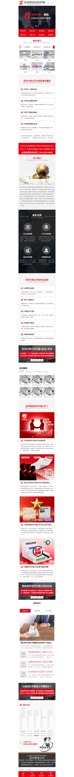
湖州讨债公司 (22, 731)
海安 (21, 728)
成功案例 (41, 31)
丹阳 (41, 721)
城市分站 (32, 35)
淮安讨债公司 (29, 715)
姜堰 (21, 726)
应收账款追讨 (37, 47)
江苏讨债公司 (23, 708)
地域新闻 (41, 35)
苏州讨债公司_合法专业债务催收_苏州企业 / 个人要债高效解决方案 (37, 735)
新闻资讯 (51, 31)
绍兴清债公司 (29, 731)
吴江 (48, 721)
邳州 (21, 719)
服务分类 (23, 35)
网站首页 (23, 31)
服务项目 (32, 31)
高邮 (28, 726)
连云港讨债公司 (50, 713)
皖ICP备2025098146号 (46, 765)
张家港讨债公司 (44, 717)
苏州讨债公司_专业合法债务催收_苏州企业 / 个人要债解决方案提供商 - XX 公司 (23, 735)
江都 (35, 721)
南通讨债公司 (29, 713)
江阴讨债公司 (36, 710)
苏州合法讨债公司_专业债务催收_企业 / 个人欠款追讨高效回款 (30, 733)
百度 (27, 760)
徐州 (41, 713)
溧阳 (35, 719)
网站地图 (21, 760)
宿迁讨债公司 (36, 715)
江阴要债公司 (50, 731)
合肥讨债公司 (21, 769)
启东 (28, 721)
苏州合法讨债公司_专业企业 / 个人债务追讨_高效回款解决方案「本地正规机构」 (23, 733)
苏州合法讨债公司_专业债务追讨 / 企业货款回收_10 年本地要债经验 (37, 733)
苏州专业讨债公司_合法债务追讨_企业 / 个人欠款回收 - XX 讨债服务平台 (44, 735)
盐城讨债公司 (22, 715)
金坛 (35, 726)
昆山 (21, 721)
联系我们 (51, 35)
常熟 (35, 717)
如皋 (48, 719)
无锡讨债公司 (29, 710)
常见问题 (49, 611)
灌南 (48, 726)
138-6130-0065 (37, 360)
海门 (28, 719)
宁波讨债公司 (36, 731)
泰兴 (41, 719)
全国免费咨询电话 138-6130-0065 (37, 152)
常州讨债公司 (50, 710)
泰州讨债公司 (50, 715)
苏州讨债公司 (22, 713)
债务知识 (25, 611)
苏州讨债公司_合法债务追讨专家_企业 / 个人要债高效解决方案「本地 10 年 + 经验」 (44, 733)
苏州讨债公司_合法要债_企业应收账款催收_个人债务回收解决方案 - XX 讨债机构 (30, 735)
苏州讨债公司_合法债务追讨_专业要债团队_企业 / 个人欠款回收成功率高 (50, 735)
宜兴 (41, 710)
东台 (28, 717)
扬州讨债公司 (36, 713)
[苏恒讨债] (32, 2)
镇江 (41, 715)
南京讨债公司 (22, 710)
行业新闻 (37, 611)
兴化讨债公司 (22, 717)
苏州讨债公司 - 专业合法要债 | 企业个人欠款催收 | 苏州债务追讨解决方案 (50, 733)
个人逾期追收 (26, 47)
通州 (48, 717)
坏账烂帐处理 (47, 47)
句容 (41, 726)
